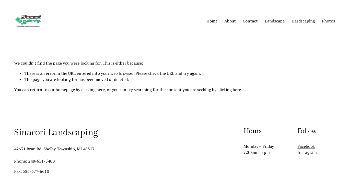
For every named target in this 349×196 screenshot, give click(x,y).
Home (211, 21)
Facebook (306, 146)
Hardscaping (303, 21)
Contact (250, 21)
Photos (328, 21)
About (230, 21)
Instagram (307, 152)
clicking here (93, 89)
